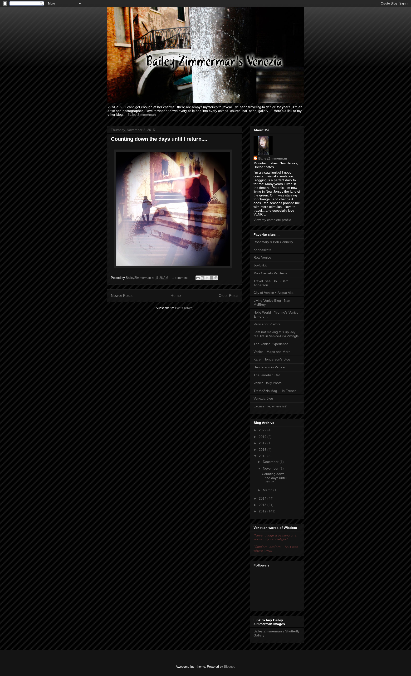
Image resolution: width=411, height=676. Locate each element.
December (271, 462)
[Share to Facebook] (211, 277)
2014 (263, 498)
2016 (263, 449)
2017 (263, 443)
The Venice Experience (271, 344)
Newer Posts (121, 296)
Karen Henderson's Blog (272, 359)
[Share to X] (207, 277)
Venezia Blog (263, 398)
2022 (263, 430)
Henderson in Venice (269, 367)
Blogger (229, 666)
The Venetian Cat (267, 375)
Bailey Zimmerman (141, 114)
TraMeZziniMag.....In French (275, 391)
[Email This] (198, 277)
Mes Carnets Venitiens (270, 273)
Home (176, 296)
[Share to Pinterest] (216, 277)
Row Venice (262, 257)
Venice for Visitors (267, 324)
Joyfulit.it (260, 265)
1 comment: (181, 278)
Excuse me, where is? (270, 406)
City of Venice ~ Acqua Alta (274, 293)
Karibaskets (262, 250)
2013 (263, 505)
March (268, 490)
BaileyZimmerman (272, 158)
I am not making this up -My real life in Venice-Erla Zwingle (276, 334)
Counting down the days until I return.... (159, 139)
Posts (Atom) (184, 308)
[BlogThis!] (202, 277)
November (271, 468)
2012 (263, 511)
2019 (263, 437)
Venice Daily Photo (268, 383)
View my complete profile (272, 220)
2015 (263, 456)
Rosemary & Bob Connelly (273, 242)
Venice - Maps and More (272, 352)
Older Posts (228, 296)
